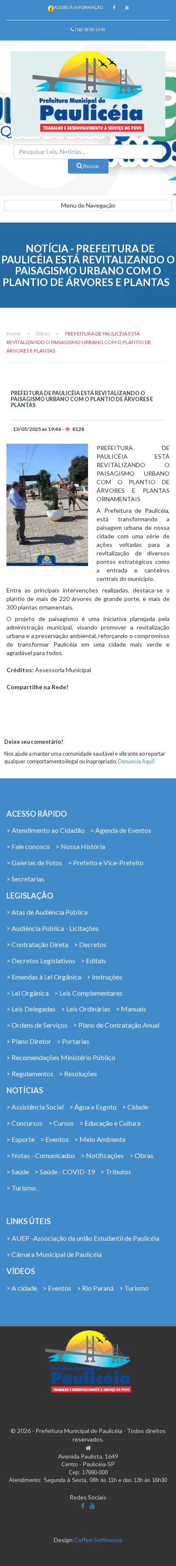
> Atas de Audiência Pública (47, 912)
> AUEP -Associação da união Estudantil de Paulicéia (82, 1238)
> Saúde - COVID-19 (65, 1171)
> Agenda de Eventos (120, 830)
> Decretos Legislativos (40, 960)
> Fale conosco (28, 846)
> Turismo (21, 1188)
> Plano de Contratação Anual (116, 1025)
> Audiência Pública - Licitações (52, 928)
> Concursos (24, 1123)
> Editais (93, 960)
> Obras (141, 1155)
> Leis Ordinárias (85, 1009)
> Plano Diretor (28, 1041)
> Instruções (104, 977)
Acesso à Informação (78, 7)
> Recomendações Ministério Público (60, 1057)
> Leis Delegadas (31, 1009)
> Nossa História (80, 846)
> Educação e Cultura (110, 1123)
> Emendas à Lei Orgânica (43, 977)
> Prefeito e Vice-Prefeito (106, 862)
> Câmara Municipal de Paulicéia (54, 1254)
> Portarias (73, 1041)
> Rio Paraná (95, 1288)
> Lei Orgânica (27, 993)
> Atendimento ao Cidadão (45, 830)
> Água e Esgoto (93, 1107)
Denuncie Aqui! (136, 761)
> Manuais (131, 1009)
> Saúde (17, 1171)
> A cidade (21, 1288)
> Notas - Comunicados (40, 1155)
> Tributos (115, 1171)
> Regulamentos (29, 1073)
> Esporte (20, 1139)
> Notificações (102, 1155)
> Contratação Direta (37, 944)
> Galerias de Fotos (34, 862)
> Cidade (135, 1107)
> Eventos (54, 1139)
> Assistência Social (35, 1107)
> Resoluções (78, 1073)
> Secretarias (25, 879)
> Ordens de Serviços (36, 1025)
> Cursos (61, 1123)
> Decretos (90, 944)
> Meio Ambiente (100, 1139)
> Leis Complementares (88, 993)
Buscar (91, 166)
